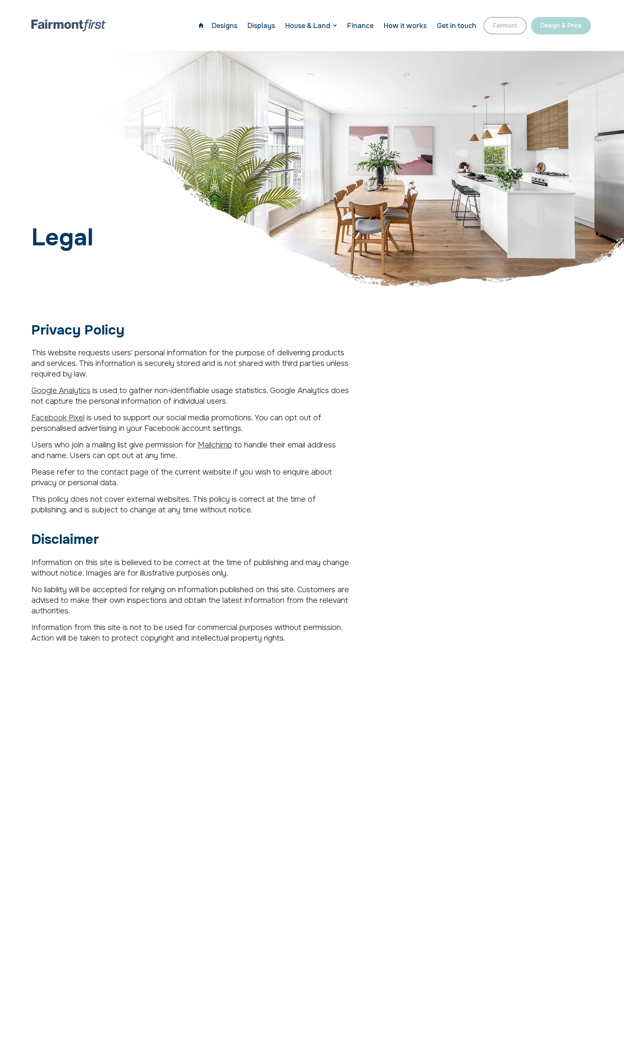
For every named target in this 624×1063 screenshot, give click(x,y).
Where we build (205, 999)
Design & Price (561, 25)
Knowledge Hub (549, 906)
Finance (360, 25)
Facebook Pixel (57, 417)
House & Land (307, 25)
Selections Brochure (538, 925)
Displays (261, 25)
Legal (161, 999)
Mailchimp (215, 445)
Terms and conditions (106, 999)
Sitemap (46, 999)
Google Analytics (60, 390)
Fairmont (505, 25)
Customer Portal (548, 944)
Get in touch (456, 25)
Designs (224, 25)
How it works (405, 25)
